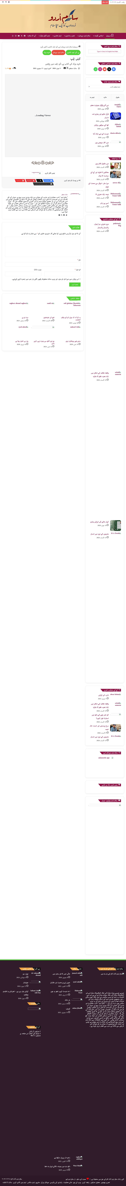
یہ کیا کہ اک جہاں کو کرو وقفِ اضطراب (71, 318)
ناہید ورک (47, 52)
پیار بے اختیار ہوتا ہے (21, 341)
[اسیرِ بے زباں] (115, 205)
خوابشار (25, 982)
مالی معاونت (67, 1182)
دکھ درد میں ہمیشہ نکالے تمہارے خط (57, 1166)
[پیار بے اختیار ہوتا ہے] (16, 332)
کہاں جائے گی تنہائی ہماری (99, 521)
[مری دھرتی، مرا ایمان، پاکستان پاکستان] (115, 296)
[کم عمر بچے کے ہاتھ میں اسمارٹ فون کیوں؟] (115, 717)
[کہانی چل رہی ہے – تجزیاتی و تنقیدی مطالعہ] (35, 993)
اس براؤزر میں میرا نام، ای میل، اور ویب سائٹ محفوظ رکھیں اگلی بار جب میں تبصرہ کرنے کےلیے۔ (45, 279)
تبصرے (92, 97)
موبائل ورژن (45, 1182)
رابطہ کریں (85, 1182)
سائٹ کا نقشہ (7, 1182)
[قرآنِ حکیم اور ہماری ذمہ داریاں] (115, 116)
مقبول (117, 97)
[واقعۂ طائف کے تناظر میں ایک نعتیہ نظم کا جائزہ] (115, 445)
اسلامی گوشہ (98, 35)
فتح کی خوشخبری (49, 317)
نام (79, 260)
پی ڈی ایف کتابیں (54, 47)
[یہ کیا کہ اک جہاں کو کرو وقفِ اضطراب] (69, 308)
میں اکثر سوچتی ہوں (102, 142)
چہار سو (25, 974)
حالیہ (105, 97)
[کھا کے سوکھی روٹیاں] (115, 127)
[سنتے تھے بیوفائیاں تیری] (69, 332)
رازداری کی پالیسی (56, 1182)
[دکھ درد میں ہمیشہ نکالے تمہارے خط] (77, 1168)
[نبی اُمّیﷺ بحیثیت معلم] (115, 107)
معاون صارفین (95, 1182)
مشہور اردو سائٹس (33, 1182)
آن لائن (35, 1031)
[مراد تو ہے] (16, 308)
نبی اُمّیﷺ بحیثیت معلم (99, 105)
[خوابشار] (35, 984)
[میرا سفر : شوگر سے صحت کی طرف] (115, 185)
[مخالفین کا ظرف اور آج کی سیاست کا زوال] (115, 174)
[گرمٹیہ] (77, 1081)
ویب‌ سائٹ (37, 269)
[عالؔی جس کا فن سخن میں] (77, 976)
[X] (62, 215)
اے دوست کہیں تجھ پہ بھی (60, 991)
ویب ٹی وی (77, 1182)
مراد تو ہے (25, 317)
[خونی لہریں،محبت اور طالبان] (77, 984)
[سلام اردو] (63, 18)
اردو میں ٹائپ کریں (19, 1182)
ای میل (78, 269)
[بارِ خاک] (77, 1002)
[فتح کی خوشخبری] (42, 308)
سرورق (108, 35)
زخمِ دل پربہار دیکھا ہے (62, 1157)
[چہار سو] (35, 976)
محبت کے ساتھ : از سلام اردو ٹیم (76, 1179)
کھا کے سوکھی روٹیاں (101, 125)
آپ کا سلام (32, 35)
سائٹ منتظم (73, 68)
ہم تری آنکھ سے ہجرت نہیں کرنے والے (44, 342)
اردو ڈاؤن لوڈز (45, 35)
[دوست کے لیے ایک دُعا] (115, 136)
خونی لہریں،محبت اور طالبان (60, 982)
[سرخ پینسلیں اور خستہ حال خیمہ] (115, 728)
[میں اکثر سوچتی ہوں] (115, 144)
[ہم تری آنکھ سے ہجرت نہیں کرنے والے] (42, 332)
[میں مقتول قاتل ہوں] (115, 165)
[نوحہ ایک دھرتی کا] (115, 196)
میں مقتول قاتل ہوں (102, 163)
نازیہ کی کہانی (103, 695)
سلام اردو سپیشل (84, 35)
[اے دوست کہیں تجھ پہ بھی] (77, 993)
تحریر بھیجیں (105, 1182)
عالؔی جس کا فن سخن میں (61, 974)
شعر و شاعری (70, 35)
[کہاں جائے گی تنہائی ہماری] (115, 525)
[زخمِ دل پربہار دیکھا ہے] (77, 1159)
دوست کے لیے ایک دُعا (101, 133)
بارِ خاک (67, 1000)
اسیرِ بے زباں (104, 203)
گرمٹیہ (68, 1009)
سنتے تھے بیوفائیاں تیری (73, 341)
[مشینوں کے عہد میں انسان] (115, 606)
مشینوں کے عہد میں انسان (100, 534)
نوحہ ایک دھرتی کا (102, 194)
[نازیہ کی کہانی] (115, 697)
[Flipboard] (36, 173)
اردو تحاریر (57, 35)
